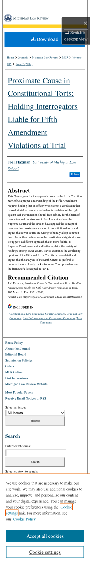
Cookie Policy (24, 519)
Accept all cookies (45, 535)
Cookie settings (45, 551)
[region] (45, 519)
